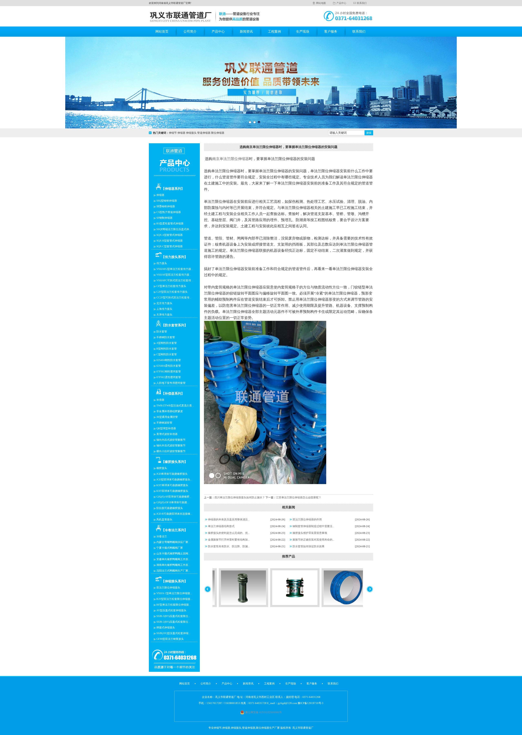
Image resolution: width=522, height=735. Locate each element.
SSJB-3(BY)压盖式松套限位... (173, 616)
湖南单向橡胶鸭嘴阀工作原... (173, 564)
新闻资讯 (246, 31)
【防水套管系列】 (174, 325)
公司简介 (190, 31)
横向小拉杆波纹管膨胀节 (171, 451)
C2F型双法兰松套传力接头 (172, 291)
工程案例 (274, 31)
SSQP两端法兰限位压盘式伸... (173, 229)
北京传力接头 (164, 303)
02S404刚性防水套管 (168, 360)
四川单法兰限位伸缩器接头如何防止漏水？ (240, 497)
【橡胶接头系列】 (174, 462)
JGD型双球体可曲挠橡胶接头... (174, 479)
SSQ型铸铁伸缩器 (166, 200)
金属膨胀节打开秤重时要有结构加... (229, 539)
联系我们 (362, 3)
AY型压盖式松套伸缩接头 (171, 610)
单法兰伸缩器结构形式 (221, 526)
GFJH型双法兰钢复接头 (170, 638)
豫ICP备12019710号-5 (310, 703)
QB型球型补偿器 (166, 428)
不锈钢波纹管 (164, 422)
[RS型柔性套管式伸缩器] (317, 606)
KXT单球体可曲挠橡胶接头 (172, 485)
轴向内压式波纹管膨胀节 (171, 439)
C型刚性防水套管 (166, 354)
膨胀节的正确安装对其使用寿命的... (313, 539)
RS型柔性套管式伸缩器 (170, 223)
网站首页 (161, 31)
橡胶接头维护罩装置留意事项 (310, 532)
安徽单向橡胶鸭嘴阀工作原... (173, 559)
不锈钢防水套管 (165, 337)
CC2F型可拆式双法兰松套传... (173, 297)
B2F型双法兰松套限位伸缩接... (174, 598)
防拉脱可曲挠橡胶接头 (169, 508)
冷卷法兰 (161, 536)
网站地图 (321, 3)
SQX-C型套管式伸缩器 (169, 246)
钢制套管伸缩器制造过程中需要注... (313, 526)
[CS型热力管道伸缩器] (214, 606)
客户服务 (330, 31)
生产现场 (302, 31)
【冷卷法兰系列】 (174, 530)
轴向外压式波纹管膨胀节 (171, 445)
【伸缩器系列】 (172, 188)
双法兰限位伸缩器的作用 (307, 519)
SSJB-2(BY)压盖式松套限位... (173, 621)
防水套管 (161, 331)
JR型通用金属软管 (167, 416)
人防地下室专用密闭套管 (171, 382)
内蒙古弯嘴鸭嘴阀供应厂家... (173, 542)
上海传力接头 (164, 308)
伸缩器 (160, 194)
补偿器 (160, 399)
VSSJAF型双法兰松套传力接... (173, 274)
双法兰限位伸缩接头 (168, 587)
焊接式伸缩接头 (165, 627)
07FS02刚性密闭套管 (168, 371)
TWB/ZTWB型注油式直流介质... (175, 405)
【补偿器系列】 (172, 393)
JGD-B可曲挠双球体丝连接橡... (174, 513)
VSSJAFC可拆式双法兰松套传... (174, 280)
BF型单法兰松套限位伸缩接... (173, 604)
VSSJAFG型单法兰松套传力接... (174, 268)
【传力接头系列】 (174, 257)
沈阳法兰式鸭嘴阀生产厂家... (173, 570)
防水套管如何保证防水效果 (308, 546)
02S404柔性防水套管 (168, 365)
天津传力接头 (164, 314)
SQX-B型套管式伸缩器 (169, 240)
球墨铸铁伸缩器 (165, 206)
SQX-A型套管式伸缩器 (169, 234)
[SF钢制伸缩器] (265, 606)
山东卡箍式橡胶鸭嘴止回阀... (173, 553)
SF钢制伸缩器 (164, 217)
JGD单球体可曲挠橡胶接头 (172, 473)
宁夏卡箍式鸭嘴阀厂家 (169, 547)
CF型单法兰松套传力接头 (171, 286)
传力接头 (161, 263)
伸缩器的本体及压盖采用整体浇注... (229, 519)
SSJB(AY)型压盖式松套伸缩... (173, 633)
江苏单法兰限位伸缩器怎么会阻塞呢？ (298, 497)
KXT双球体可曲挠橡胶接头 (172, 490)
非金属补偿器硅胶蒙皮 (169, 411)
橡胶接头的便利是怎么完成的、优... (229, 532)
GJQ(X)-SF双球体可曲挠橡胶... (173, 496)
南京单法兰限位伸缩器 (230, 159)
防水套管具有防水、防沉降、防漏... (229, 546)
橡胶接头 (161, 468)
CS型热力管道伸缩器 (168, 212)
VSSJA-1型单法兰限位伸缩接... (174, 593)
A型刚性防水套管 (166, 342)
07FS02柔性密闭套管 (168, 377)
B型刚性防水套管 (166, 348)
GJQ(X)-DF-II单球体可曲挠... (172, 502)
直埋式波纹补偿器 (167, 434)
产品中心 (341, 3)
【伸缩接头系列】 (174, 581)
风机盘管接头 (164, 519)
